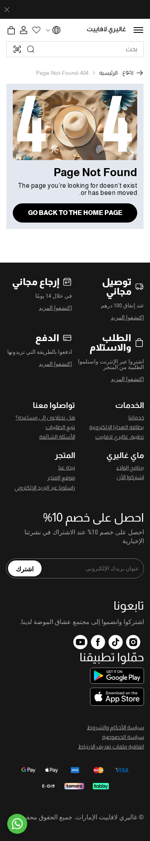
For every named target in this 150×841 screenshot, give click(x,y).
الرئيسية (108, 73)
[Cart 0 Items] (11, 30)
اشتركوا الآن (130, 477)
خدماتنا (136, 417)
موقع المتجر (61, 477)
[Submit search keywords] (31, 49)
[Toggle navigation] (138, 30)
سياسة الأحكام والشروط (115, 727)
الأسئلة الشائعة (57, 437)
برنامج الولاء (130, 467)
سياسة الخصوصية (123, 737)
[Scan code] (17, 49)
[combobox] (75, 49)
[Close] (7, 9)
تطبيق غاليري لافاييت (119, 437)
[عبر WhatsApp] (17, 824)
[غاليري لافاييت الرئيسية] (107, 30)
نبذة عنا (66, 467)
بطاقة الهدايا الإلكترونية (116, 427)
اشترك (25, 568)
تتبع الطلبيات (60, 427)
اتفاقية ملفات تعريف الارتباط (111, 746)
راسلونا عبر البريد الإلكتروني (44, 487)
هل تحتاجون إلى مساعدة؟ (45, 417)
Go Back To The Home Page (75, 212)
